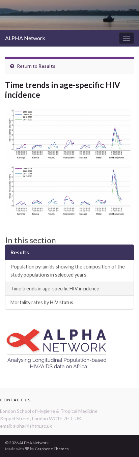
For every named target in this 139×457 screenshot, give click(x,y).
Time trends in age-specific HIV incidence (54, 288)
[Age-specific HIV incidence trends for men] (69, 134)
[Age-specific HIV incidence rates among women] (69, 191)
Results (46, 66)
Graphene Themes (52, 448)
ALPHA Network (25, 38)
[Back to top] (123, 441)
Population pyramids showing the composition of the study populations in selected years (67, 271)
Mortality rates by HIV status (41, 302)
